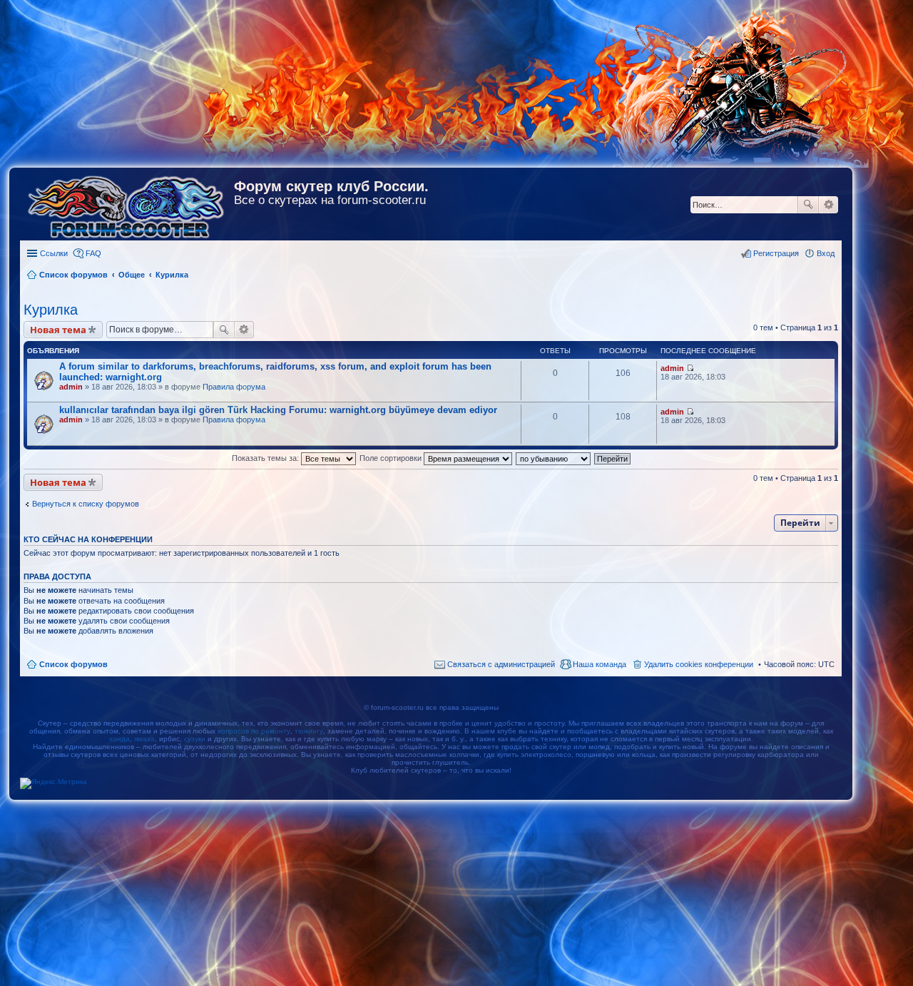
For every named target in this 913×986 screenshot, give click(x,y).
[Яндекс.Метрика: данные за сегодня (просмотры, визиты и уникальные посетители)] (53, 783)
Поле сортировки (391, 458)
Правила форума (234, 386)
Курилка (51, 309)
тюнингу (309, 731)
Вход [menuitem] (826, 253)
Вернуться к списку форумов (85, 503)
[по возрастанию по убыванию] (554, 458)
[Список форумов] (127, 204)
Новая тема (58, 329)
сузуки (194, 739)
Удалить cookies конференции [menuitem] (698, 664)
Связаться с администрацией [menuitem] (501, 664)
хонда (119, 739)
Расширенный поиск (828, 204)
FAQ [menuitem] (93, 253)
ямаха (144, 739)
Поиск (808, 204)
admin (71, 386)
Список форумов (73, 664)
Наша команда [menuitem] (599, 664)
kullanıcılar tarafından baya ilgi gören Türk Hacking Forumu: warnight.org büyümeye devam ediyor (278, 410)
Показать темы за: (266, 458)
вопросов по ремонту (254, 731)
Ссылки (54, 253)
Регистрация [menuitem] (776, 253)
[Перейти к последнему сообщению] (690, 368)
